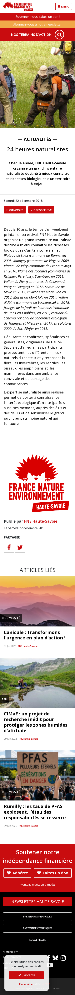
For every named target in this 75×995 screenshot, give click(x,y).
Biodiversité (14, 210)
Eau (4, 699)
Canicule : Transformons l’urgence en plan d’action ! (34, 635)
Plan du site (10, 952)
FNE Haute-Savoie (40, 521)
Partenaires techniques (37, 928)
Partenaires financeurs (37, 916)
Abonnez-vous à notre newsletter (37, 24)
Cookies (56, 988)
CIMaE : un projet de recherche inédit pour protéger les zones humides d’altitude (36, 721)
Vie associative (41, 210)
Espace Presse (37, 939)
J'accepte (28, 975)
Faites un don (55, 873)
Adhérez (20, 873)
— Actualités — (37, 139)
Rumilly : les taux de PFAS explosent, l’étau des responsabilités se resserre (35, 812)
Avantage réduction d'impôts (37, 884)
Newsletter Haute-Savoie (37, 901)
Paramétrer (26, 984)
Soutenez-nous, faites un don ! (38, 17)
